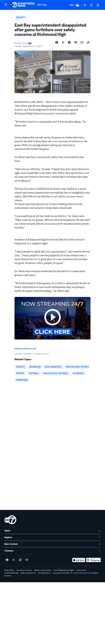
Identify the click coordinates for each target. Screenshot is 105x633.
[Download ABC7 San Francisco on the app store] (78, 560)
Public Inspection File (28, 573)
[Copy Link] (88, 42)
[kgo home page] (10, 519)
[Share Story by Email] (82, 42)
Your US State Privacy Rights (64, 570)
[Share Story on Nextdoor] (75, 42)
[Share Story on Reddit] (69, 42)
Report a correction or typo (25, 348)
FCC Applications (44, 573)
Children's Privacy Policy (43, 570)
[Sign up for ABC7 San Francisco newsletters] (27, 560)
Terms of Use (81, 570)
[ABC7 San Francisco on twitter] (13, 560)
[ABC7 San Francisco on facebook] (7, 560)
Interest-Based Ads (11, 573)
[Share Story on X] (63, 42)
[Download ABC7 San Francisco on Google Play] (93, 560)
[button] (6, 4)
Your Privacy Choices (24, 570)
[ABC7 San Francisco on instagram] (20, 560)
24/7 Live (41, 4)
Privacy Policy (9, 570)
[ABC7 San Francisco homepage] (22, 5)
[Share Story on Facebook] (56, 42)
